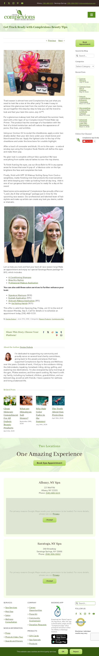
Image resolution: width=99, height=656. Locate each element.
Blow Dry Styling (16, 280)
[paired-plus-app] (57, 606)
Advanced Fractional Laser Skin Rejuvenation (84, 122)
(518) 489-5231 (47, 3)
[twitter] (9, 3)
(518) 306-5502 (72, 3)
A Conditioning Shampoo (19, 277)
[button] (49, 463)
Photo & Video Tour (14, 637)
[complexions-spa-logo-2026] (19, 8)
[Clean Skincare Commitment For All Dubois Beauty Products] (10, 397)
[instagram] (13, 3)
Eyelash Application (17, 298)
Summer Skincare (82, 80)
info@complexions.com (87, 3)
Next (60, 40)
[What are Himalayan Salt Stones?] (26, 397)
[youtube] (22, 3)
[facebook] (5, 3)
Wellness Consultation (11, 620)
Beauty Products (45, 319)
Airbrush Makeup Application (21, 300)
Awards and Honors (14, 641)
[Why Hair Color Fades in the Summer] (42, 397)
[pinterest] (18, 3)
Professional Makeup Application (23, 283)
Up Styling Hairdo (19, 303)
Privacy (56, 514)
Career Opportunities (35, 608)
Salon (7, 615)
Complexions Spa (58, 319)
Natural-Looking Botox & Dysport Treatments (84, 99)
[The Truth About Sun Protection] (58, 397)
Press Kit (33, 614)
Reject (76, 651)
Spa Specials (35, 639)
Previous (52, 40)
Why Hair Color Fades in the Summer (41, 415)
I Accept (49, 520)
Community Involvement (34, 619)
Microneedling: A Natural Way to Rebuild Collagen (85, 111)
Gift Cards (34, 635)
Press (7, 633)
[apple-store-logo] (59, 635)
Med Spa (9, 611)
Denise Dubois (11, 319)
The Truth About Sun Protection (58, 412)
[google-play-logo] (59, 640)
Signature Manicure (17, 295)
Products (33, 643)
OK (63, 651)
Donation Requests (37, 624)
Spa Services (11, 607)
